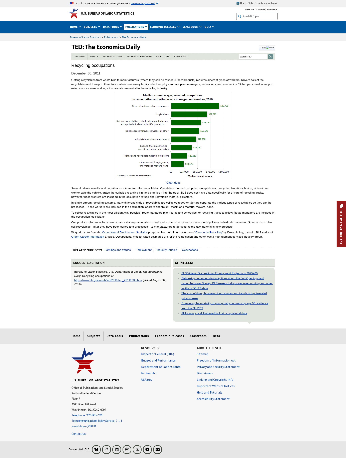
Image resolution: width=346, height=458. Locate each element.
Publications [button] (135, 27)
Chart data (173, 182)
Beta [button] (208, 27)
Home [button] (74, 27)
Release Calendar (255, 9)
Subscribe (272, 9)
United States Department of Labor (259, 3)
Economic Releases (169, 336)
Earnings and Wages (118, 249)
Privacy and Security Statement (218, 367)
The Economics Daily (134, 37)
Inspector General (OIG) (157, 354)
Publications (111, 37)
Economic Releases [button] (163, 27)
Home (75, 336)
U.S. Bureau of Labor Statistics (107, 13)
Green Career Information (87, 236)
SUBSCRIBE (179, 56)
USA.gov (146, 380)
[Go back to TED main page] (164, 48)
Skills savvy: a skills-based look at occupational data (214, 313)
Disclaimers (205, 373)
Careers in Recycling (208, 232)
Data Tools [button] (111, 27)
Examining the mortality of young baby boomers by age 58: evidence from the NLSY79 (224, 306)
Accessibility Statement (213, 399)
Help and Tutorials (209, 392)
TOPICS (94, 56)
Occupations (190, 249)
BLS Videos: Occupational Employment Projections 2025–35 (219, 273)
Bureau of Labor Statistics (85, 37)
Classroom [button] (191, 27)
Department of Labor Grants (161, 367)
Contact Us (78, 434)
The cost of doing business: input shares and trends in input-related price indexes (224, 296)
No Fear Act (149, 373)
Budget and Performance (158, 360)
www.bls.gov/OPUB (83, 426)
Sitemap (202, 354)
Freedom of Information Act (216, 360)
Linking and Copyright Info (215, 380)
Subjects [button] (91, 27)
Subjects (93, 336)
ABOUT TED (162, 56)
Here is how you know (143, 3)
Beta (216, 336)
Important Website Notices (216, 386)
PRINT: (263, 47)
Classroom (198, 336)
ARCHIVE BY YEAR (112, 56)
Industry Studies (167, 249)
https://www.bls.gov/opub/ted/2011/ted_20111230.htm (108, 280)
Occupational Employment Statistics (124, 232)
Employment (144, 249)
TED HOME (79, 56)
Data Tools (115, 336)
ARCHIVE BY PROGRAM (139, 56)
